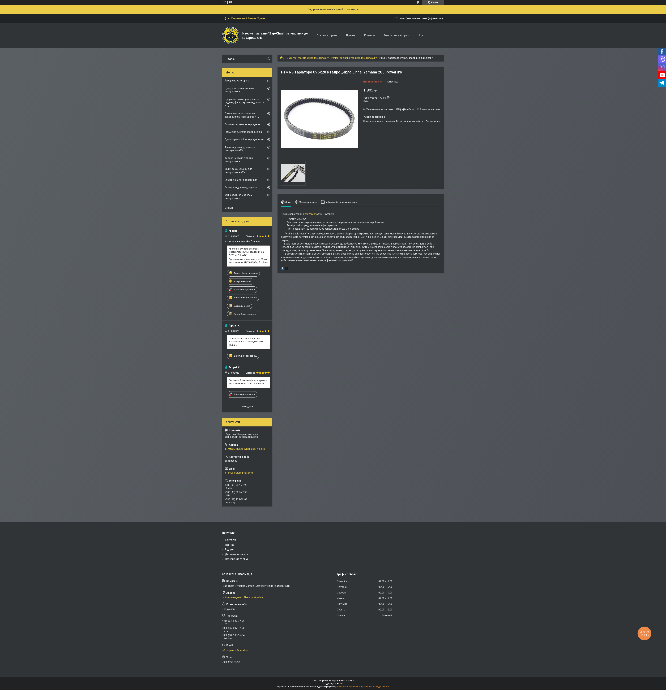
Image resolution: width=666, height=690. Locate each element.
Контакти (369, 35)
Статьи (229, 207)
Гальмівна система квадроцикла (243, 131)
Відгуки (229, 549)
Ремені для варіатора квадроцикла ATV (354, 57)
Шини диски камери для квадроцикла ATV (238, 171)
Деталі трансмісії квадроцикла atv (309, 57)
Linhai (304, 214)
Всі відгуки (247, 406)
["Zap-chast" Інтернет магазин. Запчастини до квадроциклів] (230, 35)
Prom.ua (350, 680)
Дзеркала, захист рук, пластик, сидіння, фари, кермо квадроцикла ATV (244, 102)
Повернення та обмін (237, 559)
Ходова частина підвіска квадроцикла (239, 160)
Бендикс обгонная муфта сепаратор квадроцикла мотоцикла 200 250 (248, 382)
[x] (286, 268)
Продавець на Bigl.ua (333, 683)
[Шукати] (268, 59)
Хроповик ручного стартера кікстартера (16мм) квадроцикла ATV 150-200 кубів (246, 251)
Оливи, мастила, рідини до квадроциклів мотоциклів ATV (242, 115)
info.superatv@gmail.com (239, 472)
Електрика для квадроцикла (241, 179)
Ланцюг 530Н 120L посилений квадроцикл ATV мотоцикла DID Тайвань (246, 341)
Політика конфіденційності (377, 686)
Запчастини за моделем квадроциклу (238, 197)
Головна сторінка (327, 35)
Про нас (351, 35)
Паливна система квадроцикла (242, 124)
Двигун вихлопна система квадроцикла (239, 90)
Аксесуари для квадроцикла (241, 187)
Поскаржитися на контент (349, 686)
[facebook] (282, 268)
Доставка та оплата (236, 554)
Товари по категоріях (396, 35)
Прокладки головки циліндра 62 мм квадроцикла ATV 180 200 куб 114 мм (248, 261)
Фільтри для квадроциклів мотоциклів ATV (240, 149)
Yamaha (313, 214)
